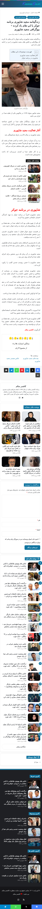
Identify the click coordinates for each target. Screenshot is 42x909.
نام (38, 520)
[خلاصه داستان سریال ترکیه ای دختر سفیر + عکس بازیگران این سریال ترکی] (11, 416)
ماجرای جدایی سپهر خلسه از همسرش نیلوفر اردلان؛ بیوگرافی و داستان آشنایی (15, 737)
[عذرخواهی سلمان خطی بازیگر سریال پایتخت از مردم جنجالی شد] (34, 617)
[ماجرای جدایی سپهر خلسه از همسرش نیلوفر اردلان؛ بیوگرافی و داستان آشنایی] (34, 737)
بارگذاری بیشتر (21, 747)
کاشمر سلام (21, 386)
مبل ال (36, 762)
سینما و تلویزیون (24, 12)
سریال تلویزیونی (33, 17)
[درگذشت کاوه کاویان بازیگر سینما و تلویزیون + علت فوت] (34, 708)
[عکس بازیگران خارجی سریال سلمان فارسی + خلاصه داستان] (34, 188)
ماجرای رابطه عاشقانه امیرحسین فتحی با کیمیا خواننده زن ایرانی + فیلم (15, 596)
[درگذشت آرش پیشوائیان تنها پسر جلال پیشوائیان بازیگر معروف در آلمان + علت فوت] (34, 586)
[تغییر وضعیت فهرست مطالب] (35, 52)
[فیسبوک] (38, 370)
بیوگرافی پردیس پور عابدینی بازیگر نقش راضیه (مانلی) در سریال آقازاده (31, 471)
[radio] (11, 338)
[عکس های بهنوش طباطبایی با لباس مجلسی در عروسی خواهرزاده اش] (34, 566)
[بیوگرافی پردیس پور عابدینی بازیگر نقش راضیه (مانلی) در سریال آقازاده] (31, 462)
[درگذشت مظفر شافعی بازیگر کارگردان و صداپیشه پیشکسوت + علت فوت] (34, 687)
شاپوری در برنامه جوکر (30, 58)
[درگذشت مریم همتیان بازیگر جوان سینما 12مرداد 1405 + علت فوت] (34, 717)
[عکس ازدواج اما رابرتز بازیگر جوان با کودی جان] (34, 727)
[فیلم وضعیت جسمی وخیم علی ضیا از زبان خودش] (34, 657)
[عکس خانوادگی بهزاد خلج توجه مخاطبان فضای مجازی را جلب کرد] (34, 698)
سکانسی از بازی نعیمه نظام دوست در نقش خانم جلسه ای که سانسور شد (31, 426)
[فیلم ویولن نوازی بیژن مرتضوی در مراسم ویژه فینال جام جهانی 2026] (34, 842)
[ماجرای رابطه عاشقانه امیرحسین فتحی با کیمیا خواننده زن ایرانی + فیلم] (34, 597)
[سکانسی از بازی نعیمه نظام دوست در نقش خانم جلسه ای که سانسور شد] (31, 416)
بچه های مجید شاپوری (31, 358)
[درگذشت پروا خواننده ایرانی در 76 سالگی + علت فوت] (34, 637)
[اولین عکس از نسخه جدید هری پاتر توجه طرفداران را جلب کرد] (34, 178)
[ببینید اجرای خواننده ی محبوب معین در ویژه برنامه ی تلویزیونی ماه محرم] (11, 462)
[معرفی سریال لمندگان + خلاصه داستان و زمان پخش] (34, 198)
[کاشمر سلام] (31, 4)
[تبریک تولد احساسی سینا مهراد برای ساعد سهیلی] (31, 439)
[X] (32, 370)
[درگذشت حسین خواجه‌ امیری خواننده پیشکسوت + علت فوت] (34, 607)
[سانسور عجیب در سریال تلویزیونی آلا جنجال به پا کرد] (34, 169)
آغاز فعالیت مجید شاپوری (29, 55)
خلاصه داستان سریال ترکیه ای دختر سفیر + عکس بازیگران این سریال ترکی (11, 426)
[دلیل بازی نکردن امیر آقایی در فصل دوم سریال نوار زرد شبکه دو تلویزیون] (11, 439)
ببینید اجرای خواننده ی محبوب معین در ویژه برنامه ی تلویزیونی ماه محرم (11, 471)
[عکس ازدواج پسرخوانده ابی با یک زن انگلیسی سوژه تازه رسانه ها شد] (34, 576)
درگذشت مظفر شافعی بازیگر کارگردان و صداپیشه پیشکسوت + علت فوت (15, 686)
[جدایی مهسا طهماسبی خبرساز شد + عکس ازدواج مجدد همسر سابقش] (34, 627)
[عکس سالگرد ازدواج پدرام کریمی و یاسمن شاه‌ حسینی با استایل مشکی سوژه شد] (34, 676)
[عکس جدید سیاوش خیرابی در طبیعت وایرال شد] (34, 647)
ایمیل (38, 530)
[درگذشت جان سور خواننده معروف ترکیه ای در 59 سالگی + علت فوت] (34, 667)
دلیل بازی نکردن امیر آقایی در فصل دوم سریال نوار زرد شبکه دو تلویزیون (11, 448)
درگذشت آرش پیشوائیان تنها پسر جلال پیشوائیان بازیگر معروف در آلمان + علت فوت (15, 586)
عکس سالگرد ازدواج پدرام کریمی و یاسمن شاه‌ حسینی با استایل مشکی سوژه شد (14, 676)
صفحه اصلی (34, 12)
